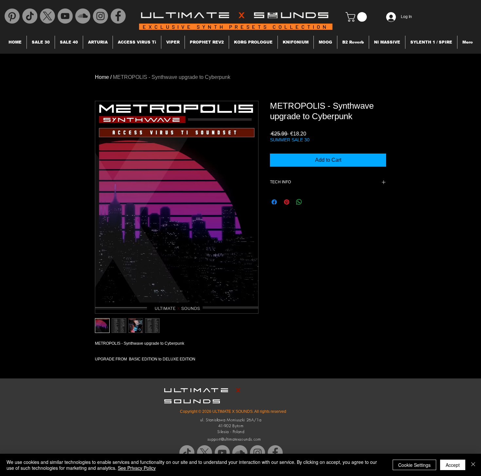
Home (102, 77)
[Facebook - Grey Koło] (118, 16)
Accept (453, 465)
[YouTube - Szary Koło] (65, 16)
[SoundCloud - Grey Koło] (82, 16)
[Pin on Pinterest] (287, 202)
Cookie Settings (414, 465)
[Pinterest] (12, 16)
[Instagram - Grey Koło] (100, 16)
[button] (357, 17)
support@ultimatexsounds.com (234, 439)
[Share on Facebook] (274, 202)
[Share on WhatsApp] (299, 202)
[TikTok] (29, 16)
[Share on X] (311, 202)
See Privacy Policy (137, 468)
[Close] (473, 465)
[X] (47, 16)
